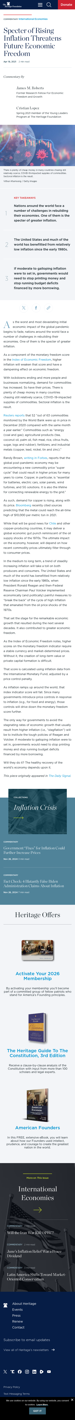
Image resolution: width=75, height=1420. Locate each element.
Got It (37, 1411)
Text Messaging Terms (16, 1394)
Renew (17, 1321)
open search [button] (49, 4)
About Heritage (24, 1303)
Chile (52, 523)
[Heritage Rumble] (42, 1372)
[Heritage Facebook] (20, 1372)
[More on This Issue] (37, 1210)
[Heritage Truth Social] (12, 1372)
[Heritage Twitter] (5, 1372)
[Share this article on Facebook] (36, 308)
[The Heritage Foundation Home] (12, 4)
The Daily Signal (59, 776)
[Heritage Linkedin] (34, 1372)
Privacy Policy (11, 1387)
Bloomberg (23, 505)
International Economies (33, 19)
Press (16, 1315)
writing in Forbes (35, 458)
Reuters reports (14, 415)
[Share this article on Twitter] (23, 308)
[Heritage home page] (6, 1305)
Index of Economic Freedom (31, 359)
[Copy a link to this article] (48, 308)
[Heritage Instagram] (27, 1372)
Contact (18, 1327)
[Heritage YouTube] (49, 1372)
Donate (66, 4)
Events (17, 1309)
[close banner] (72, 1400)
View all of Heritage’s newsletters (26, 1350)
